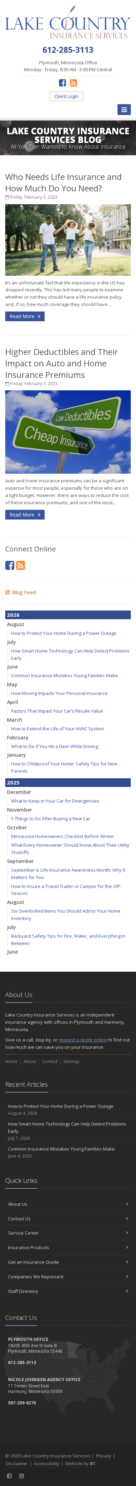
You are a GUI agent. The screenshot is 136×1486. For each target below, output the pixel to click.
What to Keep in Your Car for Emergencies (55, 801)
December (19, 792)
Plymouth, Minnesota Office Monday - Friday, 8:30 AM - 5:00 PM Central (68, 66)
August (15, 624)
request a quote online (83, 1040)
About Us (17, 1204)
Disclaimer (17, 1463)
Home (11, 1061)
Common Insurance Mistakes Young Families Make (64, 675)
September (20, 861)
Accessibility (46, 1463)
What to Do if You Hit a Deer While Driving (54, 746)
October (17, 827)
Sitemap (71, 1061)
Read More (22, 316)
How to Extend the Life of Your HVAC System (57, 728)
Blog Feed (24, 592)
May (12, 684)
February (18, 737)
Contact (50, 1061)
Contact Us (19, 1218)
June (12, 666)
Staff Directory (23, 1291)
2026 (13, 614)
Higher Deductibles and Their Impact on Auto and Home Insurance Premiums (61, 363)
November (19, 809)
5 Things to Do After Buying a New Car (50, 818)
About (30, 1061)
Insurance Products (28, 1247)
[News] (73, 82)
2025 (13, 782)
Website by (80, 1463)
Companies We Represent (35, 1276)
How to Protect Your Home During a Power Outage (63, 633)
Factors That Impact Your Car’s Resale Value (57, 711)
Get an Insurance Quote (33, 1262)
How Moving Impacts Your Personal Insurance (59, 693)
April (12, 702)
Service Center (23, 1233)
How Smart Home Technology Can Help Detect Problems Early (67, 1131)
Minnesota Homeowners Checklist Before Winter (62, 836)
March (14, 719)
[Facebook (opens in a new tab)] (62, 82)
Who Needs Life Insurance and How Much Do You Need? (63, 182)
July (11, 642)
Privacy (103, 1456)
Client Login (66, 96)
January (16, 755)
